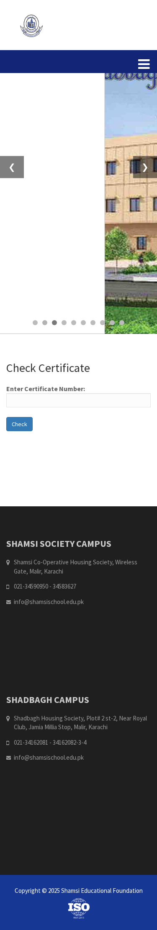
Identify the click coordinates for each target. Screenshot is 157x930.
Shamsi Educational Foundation (102, 891)
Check (19, 424)
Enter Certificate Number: (45, 388)
